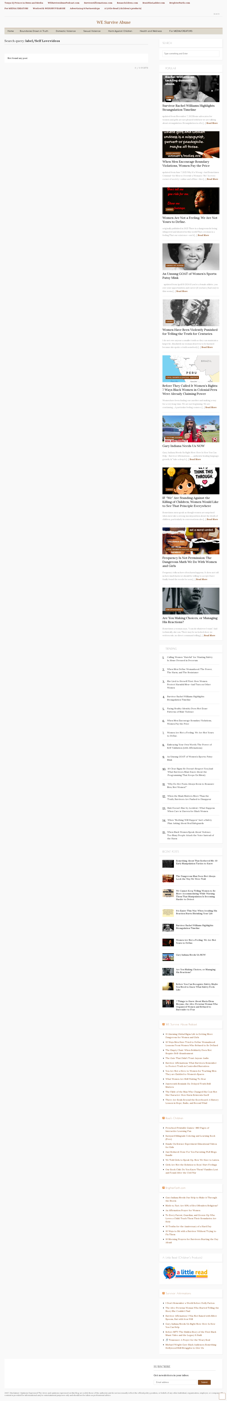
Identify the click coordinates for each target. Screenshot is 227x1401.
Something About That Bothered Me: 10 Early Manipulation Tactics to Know (196, 862)
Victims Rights (174, 438)
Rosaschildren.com (127, 2)
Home (11, 31)
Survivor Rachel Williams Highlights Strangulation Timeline (188, 108)
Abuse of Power (174, 265)
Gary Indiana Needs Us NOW (183, 446)
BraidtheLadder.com (154, 2)
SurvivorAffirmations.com (98, 2)
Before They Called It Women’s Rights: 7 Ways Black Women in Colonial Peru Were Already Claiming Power (190, 390)
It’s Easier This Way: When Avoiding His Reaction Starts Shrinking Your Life (196, 912)
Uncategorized (174, 610)
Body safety (173, 153)
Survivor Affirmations (178, 1293)
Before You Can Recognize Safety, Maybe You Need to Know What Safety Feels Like (197, 987)
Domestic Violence (66, 31)
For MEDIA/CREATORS (16, 8)
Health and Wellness (151, 31)
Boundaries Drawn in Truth (34, 31)
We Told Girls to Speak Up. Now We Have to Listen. (192, 1160)
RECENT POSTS (170, 851)
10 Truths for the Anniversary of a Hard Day (188, 1226)
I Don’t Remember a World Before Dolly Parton (190, 1303)
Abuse (169, 97)
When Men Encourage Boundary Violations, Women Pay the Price (186, 163)
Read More (212, 123)
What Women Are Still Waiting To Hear (186, 1079)
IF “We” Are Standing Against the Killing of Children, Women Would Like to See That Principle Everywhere (190, 502)
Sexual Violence (92, 31)
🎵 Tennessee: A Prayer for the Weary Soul (188, 1340)
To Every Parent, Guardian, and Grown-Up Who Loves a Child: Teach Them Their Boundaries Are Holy (191, 1218)
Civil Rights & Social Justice (182, 377)
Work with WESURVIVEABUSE (49, 8)
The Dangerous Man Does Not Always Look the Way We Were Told (195, 877)
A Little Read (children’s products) (123, 8)
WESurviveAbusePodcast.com (63, 2)
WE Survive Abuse (114, 22)
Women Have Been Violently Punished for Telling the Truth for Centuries (190, 332)
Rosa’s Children (174, 1118)
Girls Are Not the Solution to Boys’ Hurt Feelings (191, 1164)
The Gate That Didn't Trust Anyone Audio (187, 1058)
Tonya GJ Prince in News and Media (23, 2)
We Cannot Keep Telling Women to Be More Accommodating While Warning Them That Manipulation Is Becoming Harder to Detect (196, 895)
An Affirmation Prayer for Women (183, 1210)
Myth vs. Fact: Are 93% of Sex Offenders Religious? (192, 1205)
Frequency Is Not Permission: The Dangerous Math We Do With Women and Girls (189, 562)
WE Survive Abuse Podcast (181, 1024)
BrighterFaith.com (179, 2)
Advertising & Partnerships (85, 8)
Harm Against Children (120, 31)
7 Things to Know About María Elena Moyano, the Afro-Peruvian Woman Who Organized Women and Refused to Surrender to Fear (197, 1005)
